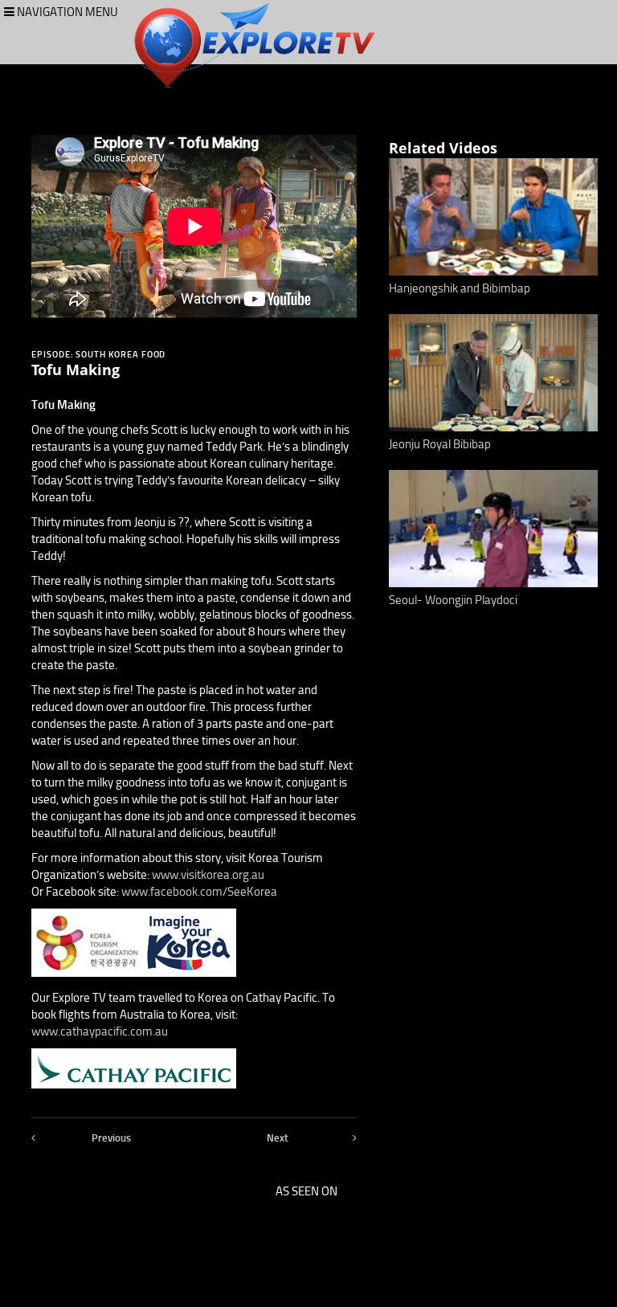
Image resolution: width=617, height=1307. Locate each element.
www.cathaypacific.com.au (99, 1031)
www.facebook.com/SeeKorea (199, 891)
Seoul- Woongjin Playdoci (453, 600)
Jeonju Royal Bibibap (440, 444)
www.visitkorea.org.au (208, 875)
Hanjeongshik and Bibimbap (459, 288)
